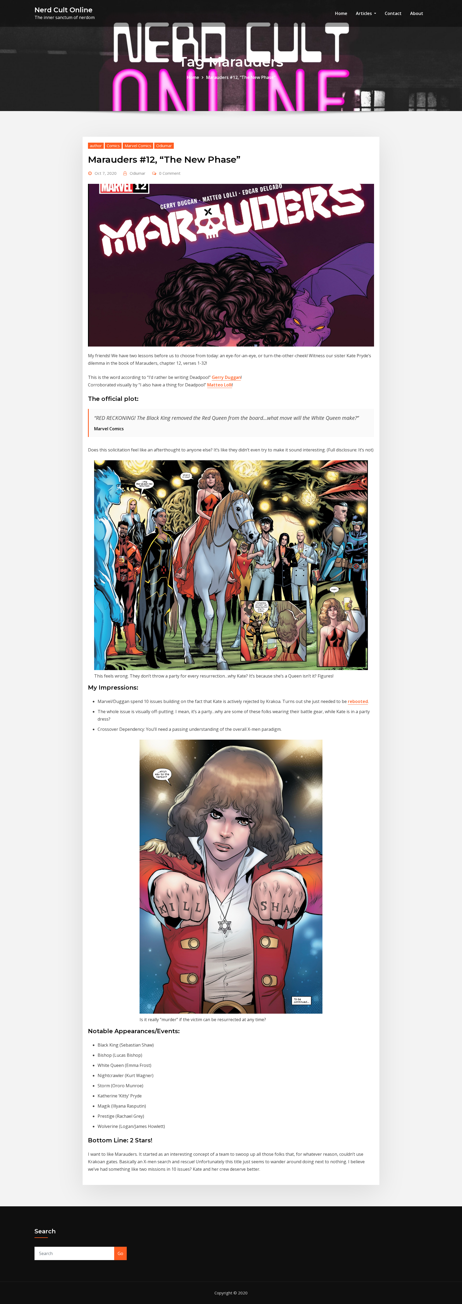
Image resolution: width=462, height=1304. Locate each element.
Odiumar (164, 145)
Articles (364, 13)
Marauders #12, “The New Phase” (240, 77)
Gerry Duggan (226, 377)
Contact (393, 13)
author (96, 145)
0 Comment (169, 173)
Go (120, 1253)
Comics (113, 145)
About (416, 13)
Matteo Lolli (219, 385)
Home (341, 13)
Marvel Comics (138, 145)
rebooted (358, 701)
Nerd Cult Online (63, 10)
